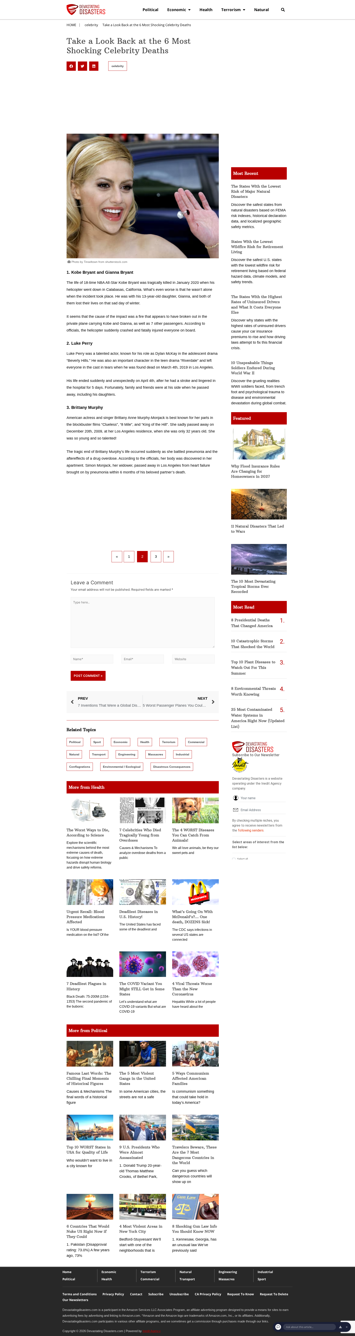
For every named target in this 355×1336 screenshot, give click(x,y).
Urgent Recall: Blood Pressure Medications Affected (86, 916)
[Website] (193, 660)
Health (205, 9)
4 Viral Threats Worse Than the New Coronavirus (192, 988)
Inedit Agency (152, 1331)
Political (150, 9)
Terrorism (231, 9)
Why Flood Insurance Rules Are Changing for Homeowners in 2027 (255, 471)
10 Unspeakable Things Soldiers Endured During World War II (253, 367)
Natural (261, 9)
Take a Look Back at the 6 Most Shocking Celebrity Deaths (147, 25)
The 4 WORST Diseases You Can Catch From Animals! (193, 835)
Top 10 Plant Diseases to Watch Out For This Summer (253, 668)
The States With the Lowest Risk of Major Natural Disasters (256, 191)
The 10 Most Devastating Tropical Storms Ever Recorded (253, 586)
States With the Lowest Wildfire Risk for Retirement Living (257, 246)
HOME (71, 25)
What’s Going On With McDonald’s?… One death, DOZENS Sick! (192, 916)
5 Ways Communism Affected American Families (190, 1078)
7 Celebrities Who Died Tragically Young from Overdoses (140, 835)
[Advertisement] (143, 103)
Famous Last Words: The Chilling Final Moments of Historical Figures (89, 1078)
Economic (176, 9)
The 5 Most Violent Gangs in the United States (137, 1078)
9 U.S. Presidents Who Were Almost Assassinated (139, 1152)
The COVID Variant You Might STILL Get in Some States (142, 988)
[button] (282, 9)
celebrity (91, 25)
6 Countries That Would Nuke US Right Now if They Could (88, 1231)
